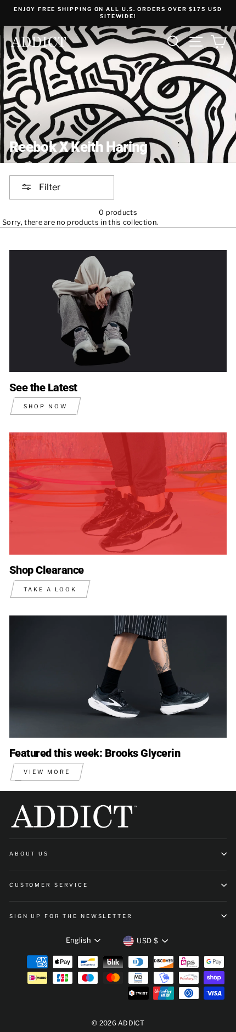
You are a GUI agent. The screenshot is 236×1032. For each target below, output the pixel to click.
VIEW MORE (47, 771)
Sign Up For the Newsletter (71, 916)
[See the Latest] (118, 311)
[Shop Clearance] (118, 493)
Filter (48, 187)
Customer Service (48, 885)
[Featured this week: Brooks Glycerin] (118, 676)
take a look (50, 589)
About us (29, 854)
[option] (118, 12)
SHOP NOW (46, 406)
